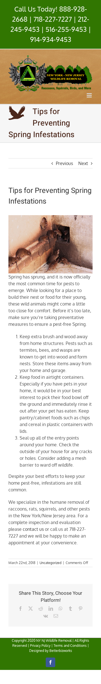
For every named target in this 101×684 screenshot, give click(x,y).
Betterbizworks (60, 651)
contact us (33, 529)
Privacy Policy (40, 645)
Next (83, 163)
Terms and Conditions (70, 645)
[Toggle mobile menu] (90, 95)
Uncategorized (50, 563)
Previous (64, 163)
